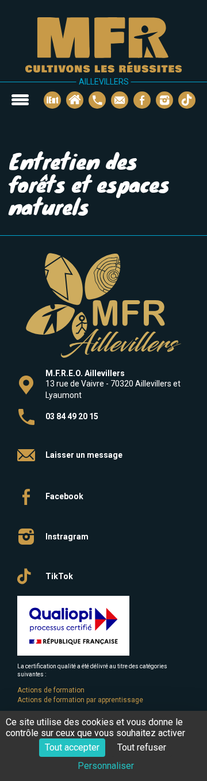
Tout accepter (72, 747)
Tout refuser (141, 747)
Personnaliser (106, 765)
